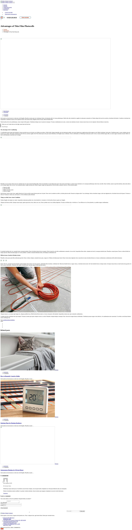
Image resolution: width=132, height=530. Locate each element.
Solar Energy (6, 111)
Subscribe (82, 511)
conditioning (5, 320)
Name (2, 503)
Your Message (4, 502)
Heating (56, 370)
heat (9, 320)
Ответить (5, 493)
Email (2, 505)
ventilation (12, 320)
